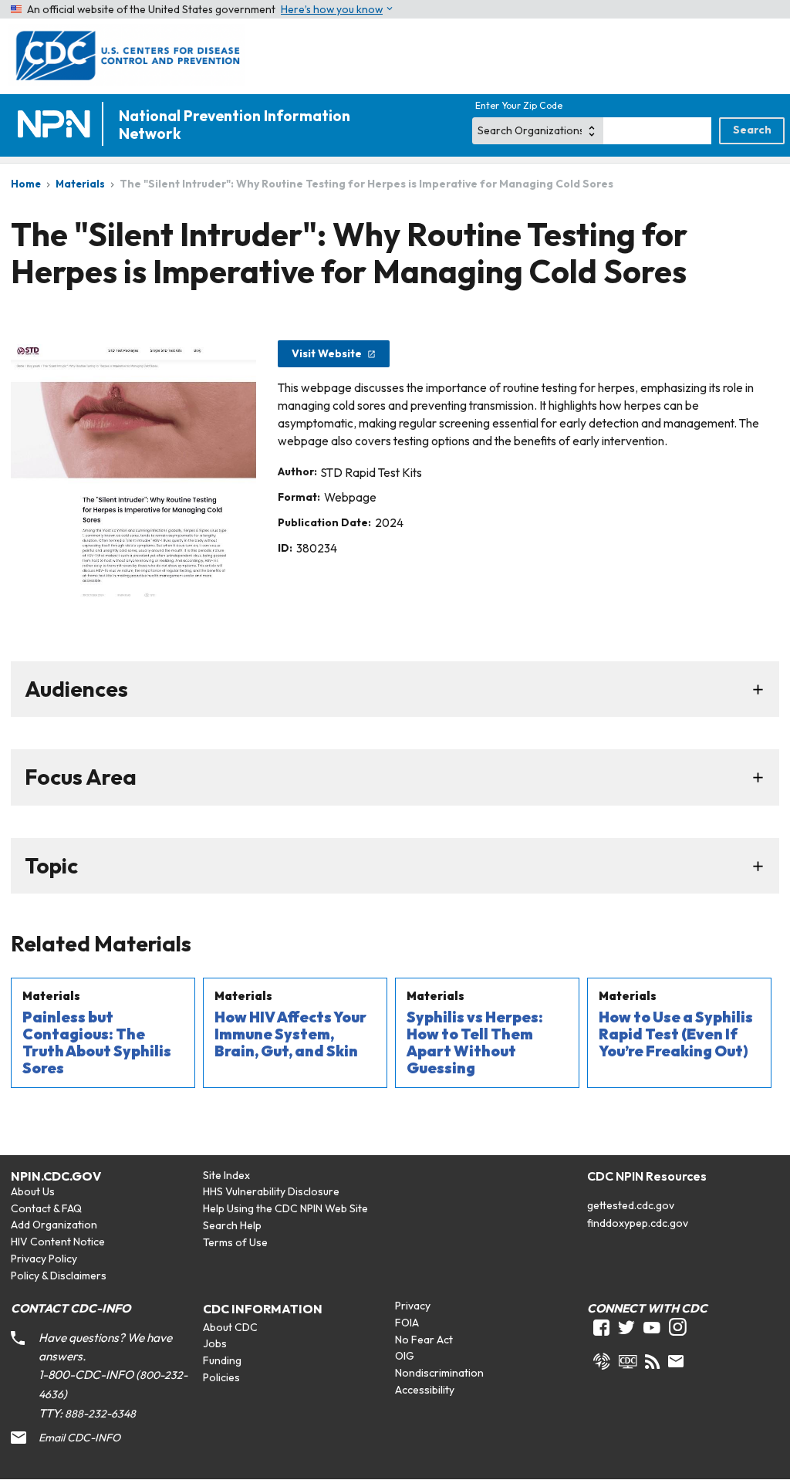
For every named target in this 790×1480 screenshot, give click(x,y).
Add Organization (54, 1225)
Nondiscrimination (439, 1373)
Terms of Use (235, 1242)
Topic (51, 865)
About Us (33, 1191)
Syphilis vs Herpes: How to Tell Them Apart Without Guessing (475, 1042)
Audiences (76, 688)
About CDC (230, 1327)
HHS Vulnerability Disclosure (271, 1191)
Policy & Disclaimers (58, 1275)
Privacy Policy (44, 1258)
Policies (221, 1377)
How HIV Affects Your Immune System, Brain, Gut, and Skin (290, 1034)
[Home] (57, 125)
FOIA (407, 1323)
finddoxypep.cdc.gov (637, 1223)
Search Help (232, 1225)
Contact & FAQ (46, 1208)
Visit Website (327, 353)
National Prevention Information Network (234, 125)
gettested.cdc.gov (630, 1205)
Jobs (215, 1343)
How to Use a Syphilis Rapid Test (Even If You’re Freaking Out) (676, 1034)
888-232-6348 (100, 1414)
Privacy (412, 1306)
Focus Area (81, 776)
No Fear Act (424, 1340)
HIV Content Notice (58, 1242)
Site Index (226, 1175)
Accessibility (424, 1390)
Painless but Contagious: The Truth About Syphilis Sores (96, 1042)
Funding (222, 1360)
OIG (404, 1356)
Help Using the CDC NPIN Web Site (285, 1208)
